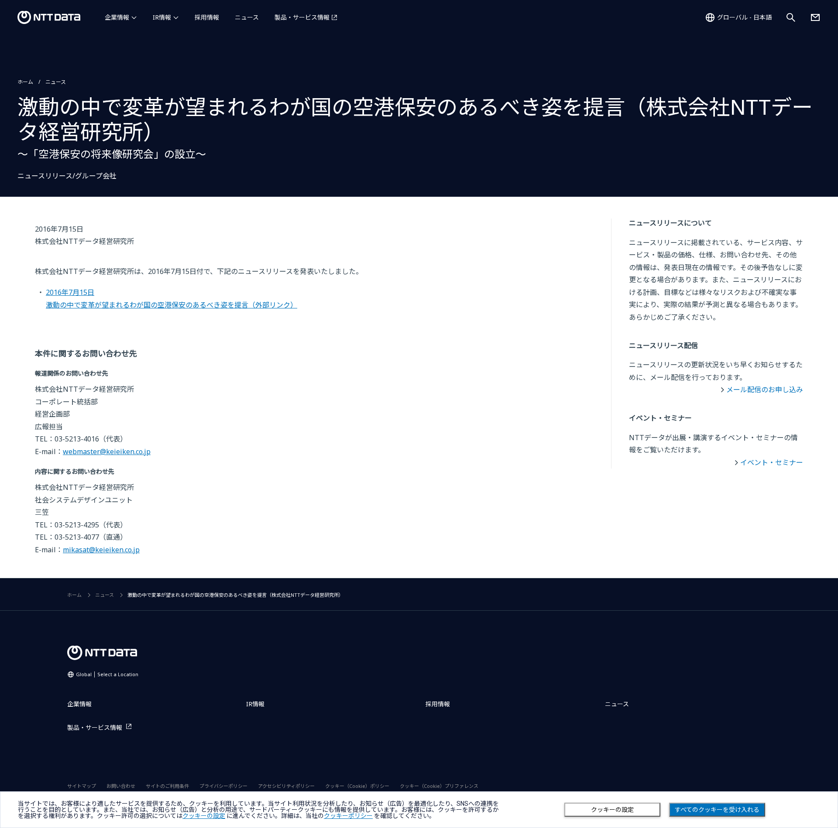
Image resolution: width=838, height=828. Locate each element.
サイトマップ (81, 786)
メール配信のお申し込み (764, 389)
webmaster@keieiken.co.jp (107, 451)
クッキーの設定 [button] (203, 815)
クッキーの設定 (612, 809)
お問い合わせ (120, 786)
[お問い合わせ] (815, 17)
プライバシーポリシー (223, 786)
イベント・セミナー (771, 462)
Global (107, 674)
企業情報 (117, 17)
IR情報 (162, 17)
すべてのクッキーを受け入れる (717, 809)
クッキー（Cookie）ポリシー (357, 786)
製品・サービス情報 (302, 17)
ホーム (25, 82)
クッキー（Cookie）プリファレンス (439, 786)
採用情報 (207, 17)
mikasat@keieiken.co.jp (101, 549)
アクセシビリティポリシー (286, 786)
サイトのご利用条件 (167, 786)
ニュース (247, 17)
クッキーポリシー (348, 815)
